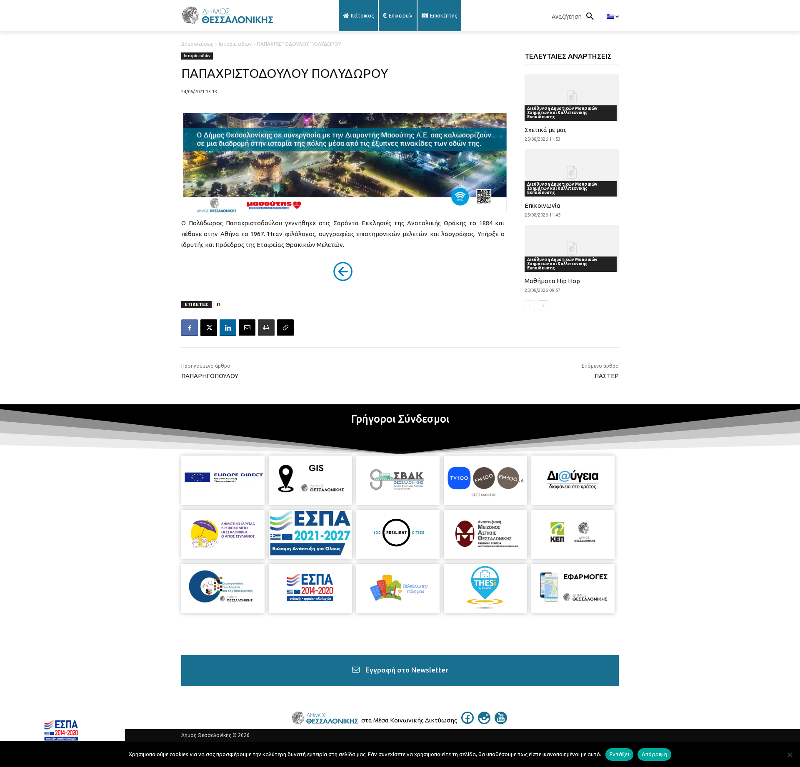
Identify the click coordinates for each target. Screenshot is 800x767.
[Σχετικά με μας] (572, 97)
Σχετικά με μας (546, 129)
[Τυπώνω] (266, 327)
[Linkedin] (228, 327)
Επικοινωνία (542, 205)
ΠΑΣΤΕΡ (607, 375)
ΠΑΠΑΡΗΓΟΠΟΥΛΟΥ (209, 375)
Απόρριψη (654, 754)
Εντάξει (619, 754)
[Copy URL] (285, 327)
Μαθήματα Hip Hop (552, 280)
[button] (575, 16)
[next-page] (543, 305)
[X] (208, 327)
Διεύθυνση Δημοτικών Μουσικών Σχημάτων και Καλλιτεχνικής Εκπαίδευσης (562, 112)
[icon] (467, 721)
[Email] (247, 327)
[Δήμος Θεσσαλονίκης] (247, 15)
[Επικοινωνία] (572, 172)
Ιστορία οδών (235, 44)
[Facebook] (189, 327)
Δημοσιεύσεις (197, 44)
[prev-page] (530, 305)
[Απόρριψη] (789, 754)
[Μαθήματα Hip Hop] (572, 248)
